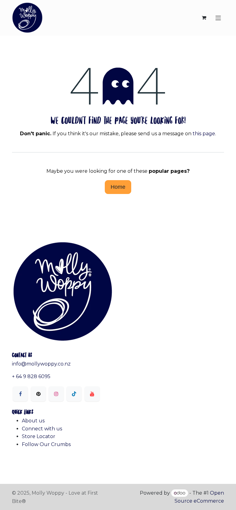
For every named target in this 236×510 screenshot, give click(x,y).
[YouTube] (92, 393)
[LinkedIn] (74, 393)
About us (33, 421)
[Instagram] (56, 393)
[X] (38, 393)
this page (204, 133)
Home (118, 187)
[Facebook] (20, 393)
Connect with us (42, 429)
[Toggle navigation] (218, 18)
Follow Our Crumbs (46, 444)
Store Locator (38, 436)
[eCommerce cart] (204, 18)
